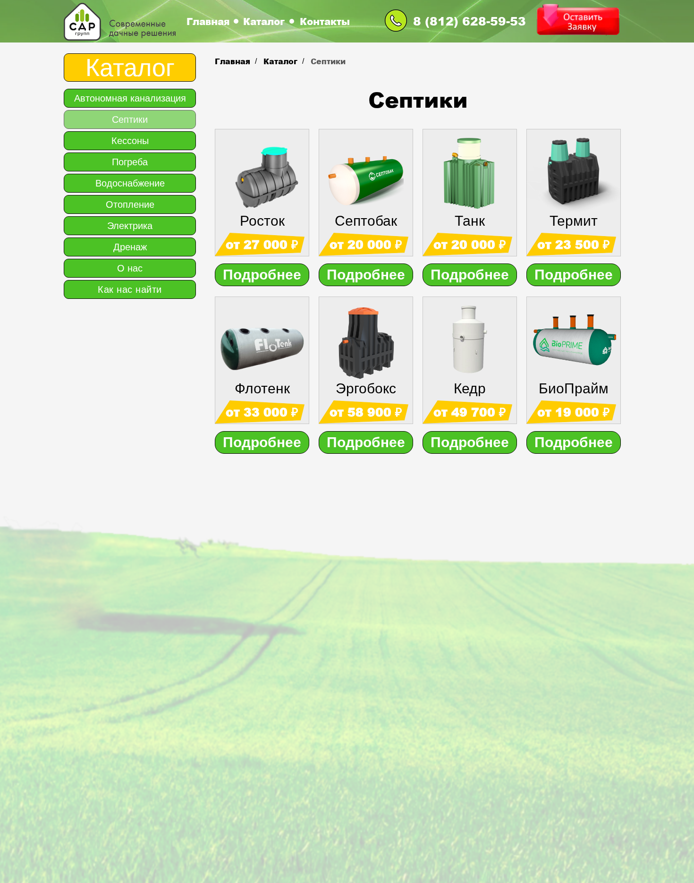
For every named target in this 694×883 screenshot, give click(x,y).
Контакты (325, 21)
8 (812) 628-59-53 (469, 20)
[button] (578, 20)
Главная (207, 21)
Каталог (264, 21)
